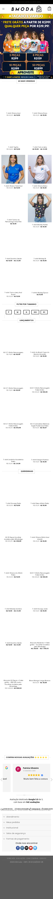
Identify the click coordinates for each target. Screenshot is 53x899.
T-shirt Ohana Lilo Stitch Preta (13, 579)
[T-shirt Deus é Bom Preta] (40, 494)
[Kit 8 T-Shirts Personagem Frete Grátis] (40, 379)
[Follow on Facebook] (18, 853)
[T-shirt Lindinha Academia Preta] (13, 450)
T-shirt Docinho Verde (13, 259)
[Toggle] (4, 821)
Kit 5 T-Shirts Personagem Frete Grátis (13, 430)
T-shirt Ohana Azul (13, 113)
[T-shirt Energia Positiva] (40, 450)
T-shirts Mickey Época (40, 298)
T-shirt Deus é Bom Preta (40, 508)
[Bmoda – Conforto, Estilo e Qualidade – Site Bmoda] (26, 9)
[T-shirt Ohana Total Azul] (13, 169)
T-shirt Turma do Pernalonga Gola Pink (13, 221)
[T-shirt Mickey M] (40, 246)
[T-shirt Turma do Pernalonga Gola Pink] (13, 206)
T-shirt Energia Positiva (40, 465)
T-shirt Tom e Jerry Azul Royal (13, 298)
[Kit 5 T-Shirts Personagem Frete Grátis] (13, 414)
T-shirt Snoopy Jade (39, 614)
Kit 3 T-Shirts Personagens (13, 357)
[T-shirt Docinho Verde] (13, 244)
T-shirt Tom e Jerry (40, 147)
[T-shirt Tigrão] (13, 133)
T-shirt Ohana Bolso (39, 186)
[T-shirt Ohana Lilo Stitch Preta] (13, 564)
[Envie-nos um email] (27, 853)
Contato (43, 863)
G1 (44, 317)
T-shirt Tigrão (13, 147)
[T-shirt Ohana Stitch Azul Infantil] (40, 528)
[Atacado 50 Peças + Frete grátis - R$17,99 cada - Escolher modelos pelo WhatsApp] (13, 671)
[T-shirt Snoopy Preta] (13, 494)
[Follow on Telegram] (35, 853)
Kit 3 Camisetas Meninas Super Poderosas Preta (39, 430)
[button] (51, 785)
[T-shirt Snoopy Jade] (40, 599)
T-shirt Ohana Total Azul (13, 186)
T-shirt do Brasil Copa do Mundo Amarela (39, 358)
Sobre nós (11, 863)
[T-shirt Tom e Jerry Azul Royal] (13, 283)
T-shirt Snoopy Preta (13, 508)
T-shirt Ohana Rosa (39, 113)
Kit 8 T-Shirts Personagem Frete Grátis (40, 394)
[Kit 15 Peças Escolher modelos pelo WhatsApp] (13, 528)
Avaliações (20, 863)
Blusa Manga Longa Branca (39, 685)
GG (35, 317)
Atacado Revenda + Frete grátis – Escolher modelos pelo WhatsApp (40, 649)
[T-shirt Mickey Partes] (40, 208)
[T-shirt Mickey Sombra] (13, 599)
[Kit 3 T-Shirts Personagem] (13, 379)
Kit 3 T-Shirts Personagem (13, 393)
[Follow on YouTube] (31, 853)
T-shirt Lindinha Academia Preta (13, 465)
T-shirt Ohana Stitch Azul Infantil (39, 543)
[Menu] (3, 9)
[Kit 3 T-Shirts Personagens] (13, 343)
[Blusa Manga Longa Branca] (40, 671)
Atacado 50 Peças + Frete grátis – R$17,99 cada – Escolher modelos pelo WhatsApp (13, 688)
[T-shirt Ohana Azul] (13, 99)
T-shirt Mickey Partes (40, 225)
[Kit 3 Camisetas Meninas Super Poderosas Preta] (40, 414)
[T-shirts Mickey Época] (40, 283)
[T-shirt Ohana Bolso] (40, 169)
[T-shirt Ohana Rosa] (40, 99)
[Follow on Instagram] (22, 853)
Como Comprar (32, 863)
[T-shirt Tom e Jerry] (40, 133)
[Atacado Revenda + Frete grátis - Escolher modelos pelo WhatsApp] (40, 633)
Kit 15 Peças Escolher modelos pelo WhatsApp (13, 543)
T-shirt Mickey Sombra (13, 614)
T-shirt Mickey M (40, 263)
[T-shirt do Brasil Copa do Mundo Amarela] (40, 343)
